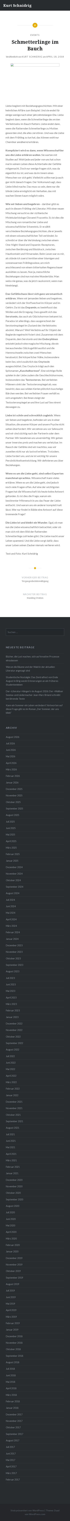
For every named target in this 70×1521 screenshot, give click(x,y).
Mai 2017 (10, 1460)
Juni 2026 (11, 750)
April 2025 (11, 841)
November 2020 (14, 1186)
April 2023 (11, 997)
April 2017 (11, 1466)
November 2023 (14, 951)
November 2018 (14, 1342)
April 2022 (11, 1075)
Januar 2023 (12, 1017)
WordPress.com (37, 1514)
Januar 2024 (12, 939)
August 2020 (12, 1206)
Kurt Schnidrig (17, 5)
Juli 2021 (10, 1134)
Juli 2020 (10, 1212)
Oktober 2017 (13, 1427)
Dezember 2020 (14, 1180)
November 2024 (14, 873)
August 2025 (12, 815)
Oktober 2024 (13, 880)
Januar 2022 (12, 1095)
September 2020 (14, 1199)
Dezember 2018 (14, 1336)
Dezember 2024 (14, 867)
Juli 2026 (10, 743)
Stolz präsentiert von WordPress (27, 1510)
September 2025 (14, 808)
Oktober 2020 (13, 1192)
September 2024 (14, 886)
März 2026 (11, 769)
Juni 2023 (11, 984)
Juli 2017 (10, 1447)
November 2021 (14, 1108)
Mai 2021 (10, 1147)
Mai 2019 (10, 1303)
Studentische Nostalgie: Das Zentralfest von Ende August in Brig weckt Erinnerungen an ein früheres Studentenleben (32, 681)
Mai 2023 (10, 991)
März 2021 (11, 1160)
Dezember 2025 (14, 789)
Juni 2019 (11, 1297)
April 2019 (11, 1310)
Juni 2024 (11, 906)
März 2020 (11, 1238)
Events (35, 35)
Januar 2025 (12, 860)
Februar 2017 (13, 1479)
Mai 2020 (10, 1225)
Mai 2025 (10, 834)
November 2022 (14, 1030)
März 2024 (11, 925)
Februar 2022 (13, 1088)
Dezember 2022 (14, 1023)
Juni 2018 (11, 1375)
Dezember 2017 (14, 1414)
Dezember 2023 (14, 945)
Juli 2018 (10, 1368)
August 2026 (12, 737)
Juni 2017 (11, 1453)
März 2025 (11, 847)
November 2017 (14, 1421)
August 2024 (12, 893)
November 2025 (14, 795)
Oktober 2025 (13, 802)
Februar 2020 (13, 1245)
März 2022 (11, 1082)
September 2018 (14, 1355)
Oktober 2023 (13, 958)
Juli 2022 (10, 1056)
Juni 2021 (11, 1140)
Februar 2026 (13, 776)
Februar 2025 (13, 854)
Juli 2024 (10, 899)
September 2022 (14, 1043)
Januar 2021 (12, 1173)
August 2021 (12, 1127)
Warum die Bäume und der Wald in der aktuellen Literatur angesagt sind (30, 669)
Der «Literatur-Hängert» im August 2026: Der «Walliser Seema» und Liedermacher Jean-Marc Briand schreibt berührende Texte (34, 695)
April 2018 (11, 1388)
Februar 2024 (13, 932)
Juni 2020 (11, 1219)
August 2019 (12, 1284)
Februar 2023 (13, 1010)
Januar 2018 (12, 1407)
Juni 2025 (11, 828)
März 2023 (11, 1004)
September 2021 (14, 1121)
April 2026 (11, 763)
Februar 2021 (13, 1166)
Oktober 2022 (13, 1036)
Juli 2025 (10, 821)
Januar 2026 (12, 782)
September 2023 (14, 965)
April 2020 (11, 1232)
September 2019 (14, 1277)
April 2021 (11, 1154)
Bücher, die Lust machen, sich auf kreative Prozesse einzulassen (32, 658)
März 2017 (11, 1473)
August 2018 (12, 1362)
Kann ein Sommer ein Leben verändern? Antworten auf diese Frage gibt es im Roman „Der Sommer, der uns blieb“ (34, 709)
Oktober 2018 (13, 1349)
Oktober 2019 (13, 1271)
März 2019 (11, 1316)
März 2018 (11, 1395)
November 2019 (14, 1264)
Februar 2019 (13, 1323)
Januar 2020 (12, 1251)
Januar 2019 (12, 1329)
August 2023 (12, 971)
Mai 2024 (10, 912)
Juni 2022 (11, 1062)
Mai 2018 (10, 1381)
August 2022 (12, 1049)
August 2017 (12, 1440)
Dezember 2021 (14, 1101)
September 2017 (14, 1434)
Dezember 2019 (14, 1258)
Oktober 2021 (13, 1114)
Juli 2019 (10, 1290)
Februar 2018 (13, 1401)
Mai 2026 (10, 756)
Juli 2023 (10, 978)
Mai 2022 (10, 1069)
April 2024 (11, 919)
